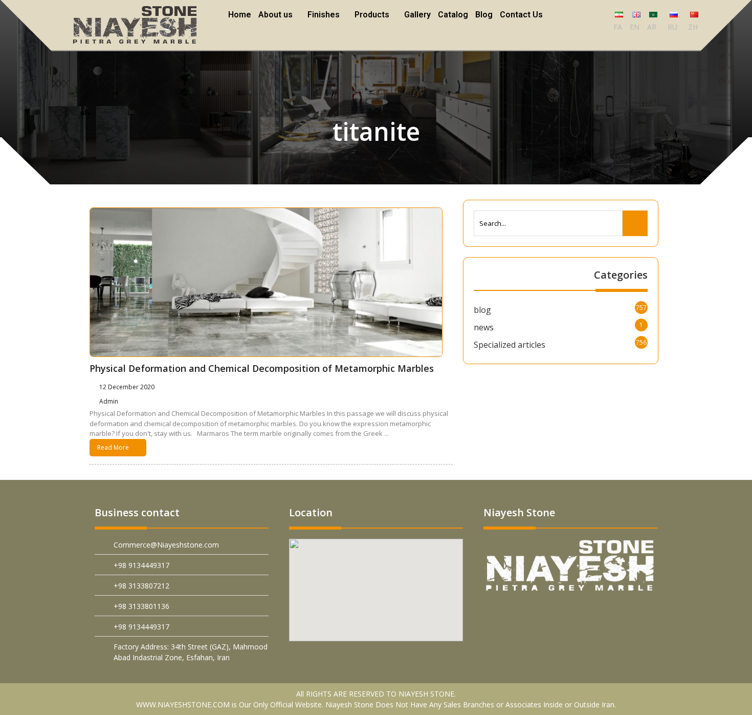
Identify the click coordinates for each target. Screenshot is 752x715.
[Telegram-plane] (574, 614)
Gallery (416, 14)
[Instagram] (622, 614)
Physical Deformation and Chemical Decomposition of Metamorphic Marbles (262, 368)
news (484, 327)
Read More (113, 447)
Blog (482, 14)
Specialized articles (509, 344)
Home (241, 14)
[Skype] (646, 614)
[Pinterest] (502, 614)
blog (482, 310)
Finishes (324, 14)
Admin (110, 401)
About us (277, 14)
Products (371, 14)
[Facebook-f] (526, 614)
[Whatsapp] (598, 614)
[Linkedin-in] (550, 614)
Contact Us (519, 14)
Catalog (451, 14)
